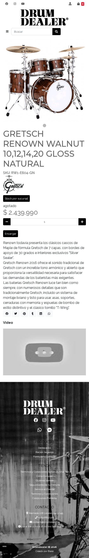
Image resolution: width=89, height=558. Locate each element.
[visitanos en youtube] (22, 3)
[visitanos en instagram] (14, 3)
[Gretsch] (13, 184)
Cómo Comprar (44, 476)
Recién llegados (44, 452)
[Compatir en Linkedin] (40, 313)
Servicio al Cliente (44, 489)
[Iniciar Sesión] (70, 3)
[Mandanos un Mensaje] (49, 430)
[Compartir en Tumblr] (32, 313)
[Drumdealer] (44, 17)
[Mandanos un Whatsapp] (39, 430)
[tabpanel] (44, 80)
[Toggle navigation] (7, 31)
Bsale (51, 551)
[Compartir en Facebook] (7, 313)
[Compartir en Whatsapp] (49, 313)
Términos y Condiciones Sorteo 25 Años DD (45, 471)
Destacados (44, 447)
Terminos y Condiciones (44, 493)
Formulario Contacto (44, 456)
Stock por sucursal (16, 198)
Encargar (10, 233)
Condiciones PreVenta (44, 498)
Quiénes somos (44, 480)
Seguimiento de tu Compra (44, 484)
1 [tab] (44, 125)
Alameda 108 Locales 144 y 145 (45, 513)
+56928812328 (45, 517)
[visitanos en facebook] (6, 3)
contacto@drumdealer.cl (46, 522)
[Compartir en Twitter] (16, 313)
